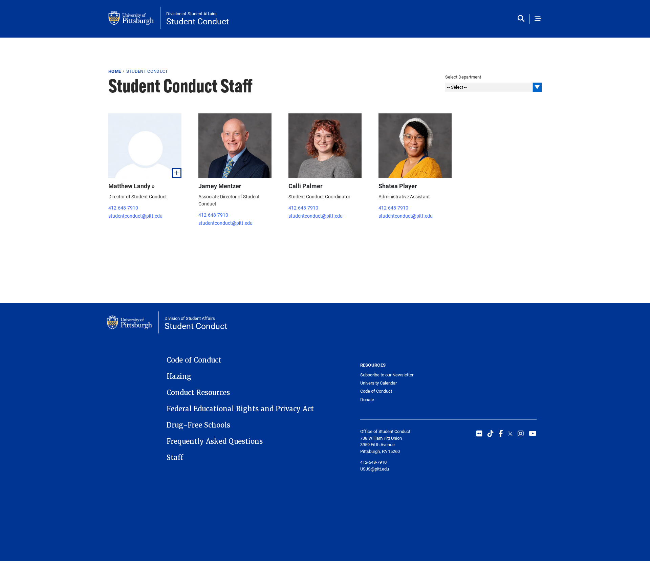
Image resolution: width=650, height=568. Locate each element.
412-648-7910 (123, 207)
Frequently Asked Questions (215, 441)
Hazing (179, 376)
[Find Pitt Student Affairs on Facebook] (501, 433)
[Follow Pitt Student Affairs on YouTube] (533, 433)
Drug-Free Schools (198, 425)
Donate (367, 399)
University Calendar (378, 383)
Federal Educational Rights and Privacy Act (240, 409)
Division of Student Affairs (191, 13)
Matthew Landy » (131, 186)
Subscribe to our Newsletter (386, 375)
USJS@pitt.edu (374, 469)
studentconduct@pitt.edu (135, 216)
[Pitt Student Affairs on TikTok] (491, 433)
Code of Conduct (194, 360)
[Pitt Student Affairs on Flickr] (479, 433)
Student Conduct (197, 21)
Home (114, 71)
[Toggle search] (522, 19)
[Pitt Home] (134, 18)
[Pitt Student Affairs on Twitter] (510, 433)
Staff (175, 457)
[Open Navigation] (538, 19)
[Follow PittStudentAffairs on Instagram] (521, 433)
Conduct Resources (198, 392)
